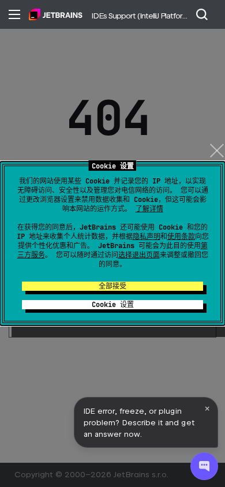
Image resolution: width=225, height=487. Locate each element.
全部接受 (112, 286)
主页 (55, 14)
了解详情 (149, 208)
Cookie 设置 (113, 304)
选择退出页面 (139, 255)
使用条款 (181, 236)
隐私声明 (146, 236)
